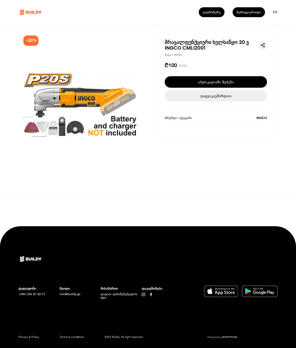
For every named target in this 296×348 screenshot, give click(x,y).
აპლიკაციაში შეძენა (216, 82)
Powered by (214, 337)
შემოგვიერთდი (248, 12)
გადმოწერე (212, 12)
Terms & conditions (72, 337)
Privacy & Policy (29, 337)
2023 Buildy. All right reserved (124, 337)
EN (275, 12)
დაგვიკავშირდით (215, 96)
